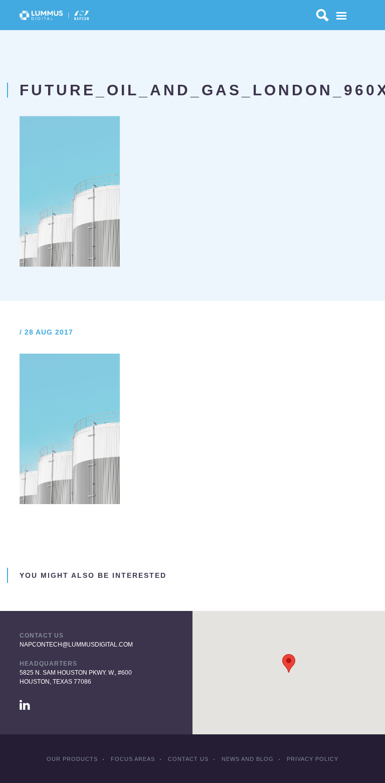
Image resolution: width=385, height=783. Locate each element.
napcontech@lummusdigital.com (76, 644)
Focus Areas (133, 759)
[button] (288, 663)
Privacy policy (312, 759)
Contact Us (188, 759)
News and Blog (248, 759)
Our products (72, 759)
